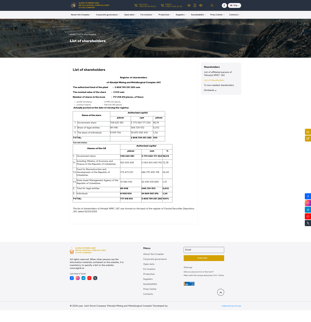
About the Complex (80, 15)
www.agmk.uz (77, 268)
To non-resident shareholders (219, 85)
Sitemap (188, 267)
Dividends (209, 90)
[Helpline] (308, 132)
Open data (129, 15)
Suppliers (180, 15)
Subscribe (202, 258)
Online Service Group (231, 306)
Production (164, 15)
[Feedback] (308, 138)
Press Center (216, 15)
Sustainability (197, 15)
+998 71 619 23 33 (173, 7)
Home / (73, 35)
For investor (146, 15)
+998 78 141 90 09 (147, 7)
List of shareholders (87, 35)
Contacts (233, 15)
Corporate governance (107, 15)
